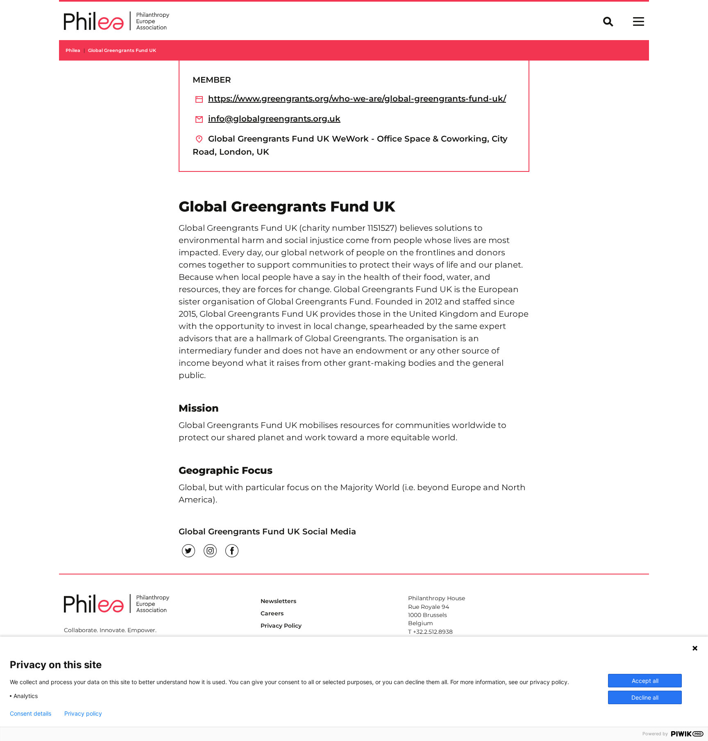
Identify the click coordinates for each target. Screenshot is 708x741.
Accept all (645, 680)
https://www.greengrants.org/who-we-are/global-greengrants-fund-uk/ (357, 99)
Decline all (644, 697)
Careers (272, 613)
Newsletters (278, 601)
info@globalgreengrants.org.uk (274, 119)
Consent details (30, 713)
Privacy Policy (281, 625)
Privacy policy (83, 713)
